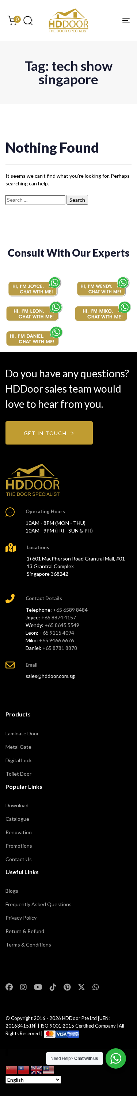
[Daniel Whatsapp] (34, 336)
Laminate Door (22, 733)
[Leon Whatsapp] (34, 311)
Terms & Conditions (28, 944)
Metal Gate (18, 747)
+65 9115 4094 (56, 633)
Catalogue (17, 819)
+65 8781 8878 (59, 648)
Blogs (11, 891)
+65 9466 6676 (56, 640)
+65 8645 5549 (62, 625)
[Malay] (49, 1069)
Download (16, 805)
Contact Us (18, 859)
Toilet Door (18, 774)
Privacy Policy (21, 918)
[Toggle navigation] (109, 20)
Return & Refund (24, 931)
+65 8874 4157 (58, 617)
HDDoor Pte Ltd (79, 1018)
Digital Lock (18, 760)
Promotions (18, 846)
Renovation (18, 832)
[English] (36, 1069)
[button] (28, 20)
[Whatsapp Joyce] (34, 286)
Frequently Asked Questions (38, 904)
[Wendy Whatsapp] (103, 286)
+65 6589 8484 (70, 610)
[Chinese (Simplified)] (11, 1069)
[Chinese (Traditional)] (24, 1069)
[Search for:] (35, 200)
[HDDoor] (32, 480)
